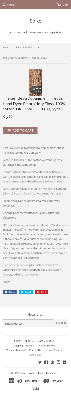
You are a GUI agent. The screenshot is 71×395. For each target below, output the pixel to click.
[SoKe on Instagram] (58, 362)
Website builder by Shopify (43, 372)
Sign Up (60, 323)
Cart (65, 4)
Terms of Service (46, 345)
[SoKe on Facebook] (46, 362)
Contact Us (35, 350)
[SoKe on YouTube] (64, 362)
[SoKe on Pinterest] (52, 362)
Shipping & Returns (24, 345)
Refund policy (34, 354)
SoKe (36, 21)
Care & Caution (46, 340)
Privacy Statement (16, 350)
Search (17, 340)
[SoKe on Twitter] (40, 362)
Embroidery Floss (25, 47)
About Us (30, 340)
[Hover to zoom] (35, 82)
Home (6, 47)
